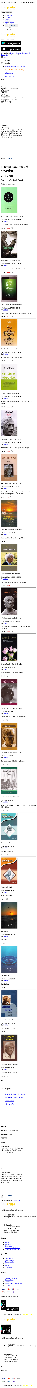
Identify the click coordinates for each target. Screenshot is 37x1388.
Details (5, 221)
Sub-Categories (6, 1089)
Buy (2, 221)
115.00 (12, 934)
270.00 (12, 219)
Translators (4, 125)
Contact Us (8, 21)
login (6, 23)
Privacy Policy (9, 1280)
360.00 (12, 396)
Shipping (7, 1281)
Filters (3, 1081)
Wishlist (7, 17)
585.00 (12, 621)
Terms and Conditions (11, 1278)
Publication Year (6, 90)
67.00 (12, 487)
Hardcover (13, 89)
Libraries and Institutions (12, 1248)
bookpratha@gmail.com (11, 1221)
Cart (5, 57)
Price (2, 80)
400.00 (12, 667)
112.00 (13, 577)
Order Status (9, 1258)
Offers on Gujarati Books (13, 1249)
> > (15, 54)
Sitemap (7, 1265)
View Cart (16, 1200)
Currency (11, 25)
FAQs (6, 19)
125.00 (12, 979)
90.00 (12, 846)
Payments (8, 1285)
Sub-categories (5, 63)
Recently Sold (9, 1262)
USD (10, 29)
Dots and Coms (27, 1314)
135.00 (12, 352)
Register (11, 23)
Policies (2, 1374)
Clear (10, 158)
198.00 (12, 442)
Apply (3, 158)
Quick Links (4, 1370)
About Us (8, 1244)
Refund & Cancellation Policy (14, 1283)
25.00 (12, 711)
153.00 (12, 264)
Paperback (4, 89)
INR (10, 28)
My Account (9, 15)
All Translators (9, 1260)
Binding (3, 87)
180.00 (13, 1067)
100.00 (12, 533)
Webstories (8, 1267)
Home (12, 53)
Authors (3, 94)
